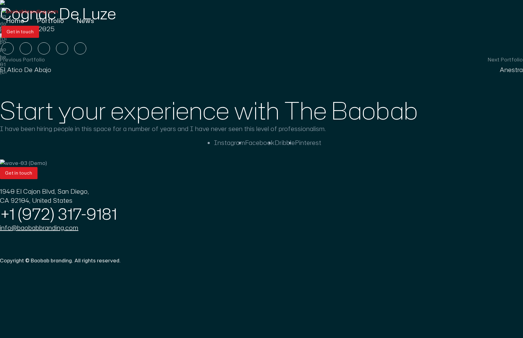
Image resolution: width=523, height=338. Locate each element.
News (85, 20)
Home (15, 20)
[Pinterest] (44, 48)
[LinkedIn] (62, 48)
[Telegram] (80, 48)
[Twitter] (26, 48)
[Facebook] (8, 48)
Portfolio (50, 20)
